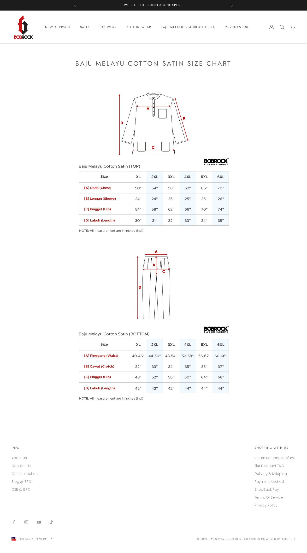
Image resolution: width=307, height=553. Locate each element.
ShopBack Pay (266, 489)
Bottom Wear (138, 27)
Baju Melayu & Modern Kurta (188, 27)
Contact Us (21, 465)
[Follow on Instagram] (26, 522)
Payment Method (269, 481)
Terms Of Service (268, 497)
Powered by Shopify (278, 539)
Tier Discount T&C (269, 465)
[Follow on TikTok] (51, 522)
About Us (19, 457)
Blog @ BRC (21, 481)
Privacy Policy (265, 505)
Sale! (85, 27)
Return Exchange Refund (274, 457)
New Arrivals (58, 27)
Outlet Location (25, 473)
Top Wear (108, 27)
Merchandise (237, 27)
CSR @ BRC (21, 489)
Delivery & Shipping (270, 473)
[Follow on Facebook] (14, 522)
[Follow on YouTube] (38, 522)
